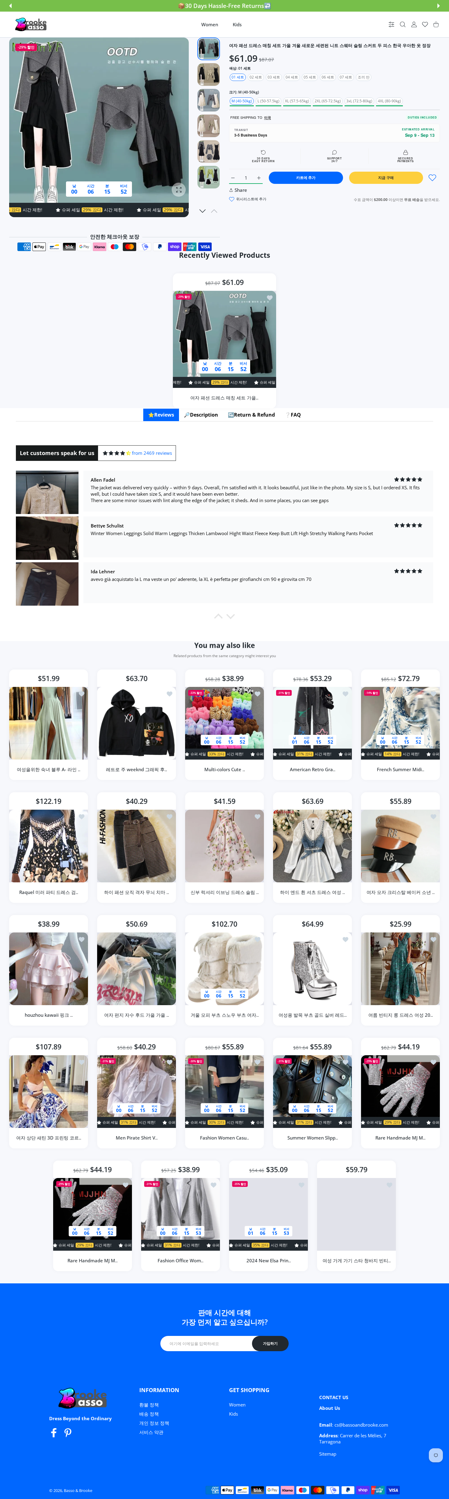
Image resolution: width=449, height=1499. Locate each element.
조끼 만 (364, 77)
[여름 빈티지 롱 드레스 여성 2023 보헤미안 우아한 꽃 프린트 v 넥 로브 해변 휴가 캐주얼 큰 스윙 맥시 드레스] (400, 968)
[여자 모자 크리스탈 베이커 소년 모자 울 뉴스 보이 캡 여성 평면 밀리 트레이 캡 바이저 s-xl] (400, 846)
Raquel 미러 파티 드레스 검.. (48, 892)
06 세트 (328, 77)
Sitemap (327, 1454)
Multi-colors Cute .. (224, 769)
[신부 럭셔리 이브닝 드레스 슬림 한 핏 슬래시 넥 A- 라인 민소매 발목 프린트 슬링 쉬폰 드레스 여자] (224, 846)
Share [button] (241, 190)
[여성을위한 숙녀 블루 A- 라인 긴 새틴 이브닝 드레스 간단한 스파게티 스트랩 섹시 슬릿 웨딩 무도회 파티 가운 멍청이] (48, 723)
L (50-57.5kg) (268, 101)
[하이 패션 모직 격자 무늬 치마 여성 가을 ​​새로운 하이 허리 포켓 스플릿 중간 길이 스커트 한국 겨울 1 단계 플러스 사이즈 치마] (136, 846)
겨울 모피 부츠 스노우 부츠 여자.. (225, 1015)
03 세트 (274, 77)
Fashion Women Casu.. (224, 1138)
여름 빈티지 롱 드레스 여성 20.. (400, 1015)
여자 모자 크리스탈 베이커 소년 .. (401, 892)
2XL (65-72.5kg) (328, 101)
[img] (117, 453)
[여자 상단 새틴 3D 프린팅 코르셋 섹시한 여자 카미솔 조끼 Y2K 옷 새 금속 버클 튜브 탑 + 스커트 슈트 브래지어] (48, 1091)
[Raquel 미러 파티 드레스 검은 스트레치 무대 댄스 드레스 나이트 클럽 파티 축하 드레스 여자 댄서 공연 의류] (48, 846)
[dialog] (402, 24)
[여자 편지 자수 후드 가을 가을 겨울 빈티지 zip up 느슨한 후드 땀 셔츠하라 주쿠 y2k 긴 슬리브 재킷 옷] (136, 968)
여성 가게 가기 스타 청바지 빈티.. (357, 1260)
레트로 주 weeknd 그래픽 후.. (136, 769)
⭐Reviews (161, 414)
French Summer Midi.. (400, 769)
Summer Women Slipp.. (312, 1138)
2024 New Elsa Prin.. (268, 1260)
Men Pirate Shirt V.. (137, 1138)
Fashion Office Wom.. (180, 1260)
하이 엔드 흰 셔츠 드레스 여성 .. (312, 892)
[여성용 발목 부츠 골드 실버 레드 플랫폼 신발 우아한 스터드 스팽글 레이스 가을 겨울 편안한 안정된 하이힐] (312, 968)
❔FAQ (293, 414)
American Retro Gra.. (312, 769)
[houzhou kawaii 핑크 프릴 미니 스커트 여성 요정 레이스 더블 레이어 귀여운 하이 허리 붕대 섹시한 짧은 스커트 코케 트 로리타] (48, 968)
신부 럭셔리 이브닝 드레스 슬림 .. (225, 892)
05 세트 (310, 77)
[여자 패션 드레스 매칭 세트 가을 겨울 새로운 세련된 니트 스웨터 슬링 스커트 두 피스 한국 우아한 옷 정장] (224, 339)
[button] (10, 5)
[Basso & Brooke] (31, 24)
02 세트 (256, 77)
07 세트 (346, 77)
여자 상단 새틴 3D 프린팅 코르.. (48, 1138)
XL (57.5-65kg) (297, 101)
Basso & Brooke (78, 1490)
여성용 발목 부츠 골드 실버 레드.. (313, 1015)
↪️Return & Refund (251, 414)
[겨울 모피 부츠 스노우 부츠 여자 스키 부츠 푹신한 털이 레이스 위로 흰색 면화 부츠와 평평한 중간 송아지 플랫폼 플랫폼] (224, 968)
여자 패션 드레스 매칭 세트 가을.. (225, 397)
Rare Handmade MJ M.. (400, 1138)
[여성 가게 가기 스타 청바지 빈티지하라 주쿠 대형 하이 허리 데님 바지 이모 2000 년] (356, 1214)
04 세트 (292, 77)
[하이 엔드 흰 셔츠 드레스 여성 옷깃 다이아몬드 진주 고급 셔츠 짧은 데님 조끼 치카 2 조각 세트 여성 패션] (312, 846)
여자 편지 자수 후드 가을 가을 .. (136, 1015)
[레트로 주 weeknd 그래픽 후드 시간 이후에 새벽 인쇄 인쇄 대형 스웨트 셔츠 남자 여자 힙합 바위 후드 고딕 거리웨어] (136, 723)
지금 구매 (386, 177)
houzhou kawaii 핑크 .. (49, 1015)
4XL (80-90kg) (389, 101)
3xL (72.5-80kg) (359, 101)
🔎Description (201, 414)
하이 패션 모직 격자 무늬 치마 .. (136, 892)
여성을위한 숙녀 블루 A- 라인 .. (48, 769)
